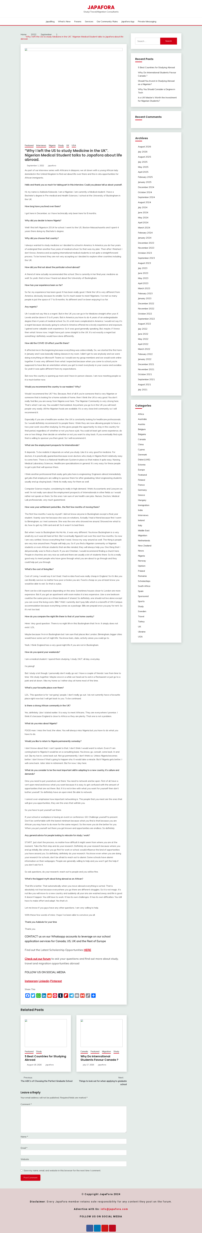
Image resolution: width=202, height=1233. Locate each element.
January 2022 (144, 359)
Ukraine (142, 631)
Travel (141, 616)
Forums (77, 21)
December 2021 (146, 364)
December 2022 (146, 303)
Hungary (142, 500)
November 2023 (146, 247)
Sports (141, 601)
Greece (141, 495)
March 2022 (144, 349)
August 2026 (144, 146)
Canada (84, 1051)
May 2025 (143, 167)
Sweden (142, 611)
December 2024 (146, 187)
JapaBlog (50, 21)
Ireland (141, 520)
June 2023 (143, 273)
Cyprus (141, 449)
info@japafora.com (114, 1209)
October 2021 (145, 374)
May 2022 (143, 339)
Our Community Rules (107, 21)
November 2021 (146, 369)
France (141, 484)
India (140, 510)
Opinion (141, 565)
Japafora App (127, 21)
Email (24, 1148)
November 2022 (146, 308)
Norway (142, 560)
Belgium (142, 429)
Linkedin (44, 981)
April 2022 (143, 344)
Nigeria (52, 145)
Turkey (141, 621)
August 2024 (144, 202)
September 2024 (146, 197)
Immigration (143, 505)
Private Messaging (147, 21)
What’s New (64, 21)
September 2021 (146, 379)
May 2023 (143, 278)
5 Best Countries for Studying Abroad (45, 1058)
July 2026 (142, 151)
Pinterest (56, 981)
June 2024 (143, 212)
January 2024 (144, 237)
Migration (106, 1051)
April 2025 (143, 171)
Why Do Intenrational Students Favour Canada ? (99, 1058)
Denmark (142, 454)
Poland (141, 570)
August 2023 (144, 263)
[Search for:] (147, 41)
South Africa (144, 586)
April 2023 (143, 283)
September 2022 (146, 318)
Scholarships (144, 581)
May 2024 (143, 217)
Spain (140, 591)
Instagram (31, 981)
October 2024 (145, 192)
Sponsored (143, 596)
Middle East (144, 530)
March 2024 (144, 227)
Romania (142, 576)
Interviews (41, 145)
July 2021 (142, 389)
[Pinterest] (112, 1228)
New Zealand (144, 545)
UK (67, 145)
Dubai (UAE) (144, 459)
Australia (142, 419)
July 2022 (142, 328)
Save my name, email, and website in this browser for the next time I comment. (62, 1170)
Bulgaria (142, 434)
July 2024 (142, 207)
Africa (141, 414)
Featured (29, 145)
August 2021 (144, 384)
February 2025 (145, 177)
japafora (52, 165)
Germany (142, 489)
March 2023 (144, 288)
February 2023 (145, 293)
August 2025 (144, 156)
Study (61, 145)
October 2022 (145, 313)
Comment (26, 1104)
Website (25, 1159)
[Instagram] (104, 1228)
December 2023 (146, 242)
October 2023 (145, 252)
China (141, 444)
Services (89, 21)
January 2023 (144, 298)
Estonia (141, 464)
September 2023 (146, 258)
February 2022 (145, 354)
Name (24, 1136)
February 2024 (145, 232)
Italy (140, 525)
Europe (141, 469)
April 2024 (143, 222)
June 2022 (143, 333)
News (141, 550)
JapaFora (101, 7)
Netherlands (144, 540)
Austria (141, 424)
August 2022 (144, 323)
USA (74, 145)
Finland (141, 479)
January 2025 (144, 182)
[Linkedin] (97, 1228)
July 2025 (142, 161)
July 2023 (142, 268)
